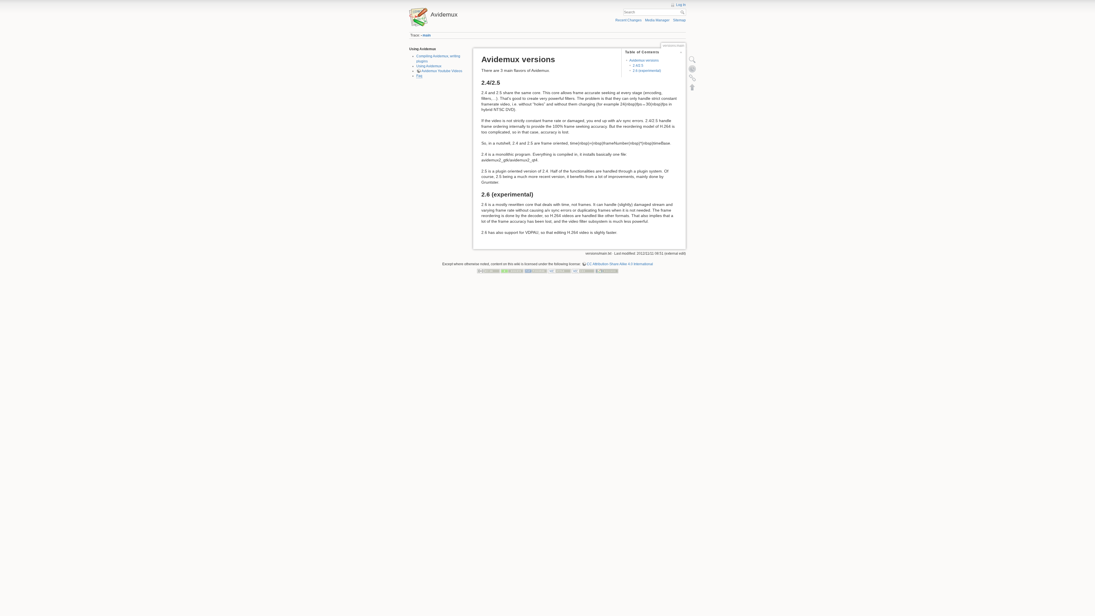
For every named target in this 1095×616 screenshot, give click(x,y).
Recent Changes (628, 20)
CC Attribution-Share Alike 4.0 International (620, 264)
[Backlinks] (692, 77)
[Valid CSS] (583, 271)
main (427, 35)
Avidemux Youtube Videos (441, 71)
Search (683, 12)
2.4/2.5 (638, 66)
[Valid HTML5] (559, 271)
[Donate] (512, 271)
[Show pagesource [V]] (692, 59)
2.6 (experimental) (647, 71)
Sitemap (679, 20)
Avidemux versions (644, 60)
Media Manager (657, 20)
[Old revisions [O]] (692, 68)
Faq (419, 76)
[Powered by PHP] (535, 271)
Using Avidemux (428, 66)
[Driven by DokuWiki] (606, 271)
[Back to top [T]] (692, 87)
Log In (681, 5)
